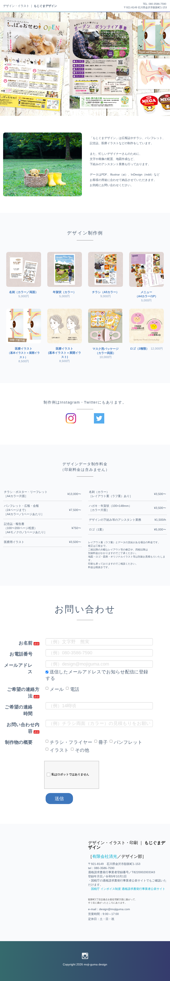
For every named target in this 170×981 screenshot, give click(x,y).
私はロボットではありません (70, 774)
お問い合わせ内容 (23, 728)
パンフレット (128, 742)
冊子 (103, 742)
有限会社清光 (104, 856)
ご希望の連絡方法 (23, 692)
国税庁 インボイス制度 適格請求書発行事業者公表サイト (128, 888)
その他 (82, 750)
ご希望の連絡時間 (19, 710)
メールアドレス (18, 668)
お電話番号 (21, 654)
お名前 (26, 643)
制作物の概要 (19, 742)
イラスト (59, 750)
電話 (74, 689)
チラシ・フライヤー (71, 742)
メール (57, 689)
